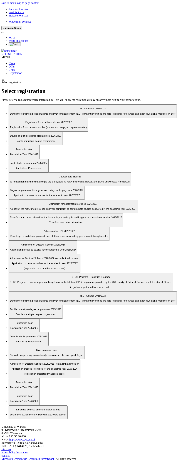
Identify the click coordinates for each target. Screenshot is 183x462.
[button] (18, 9)
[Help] (2, 32)
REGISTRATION (11, 54)
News (12, 63)
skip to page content (28, 2)
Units (12, 69)
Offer (12, 66)
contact (5, 455)
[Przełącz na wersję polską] (15, 44)
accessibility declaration (14, 452)
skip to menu (8, 2)
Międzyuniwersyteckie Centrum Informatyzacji (28, 458)
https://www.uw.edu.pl (22, 439)
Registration (15, 72)
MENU (5, 57)
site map (6, 449)
